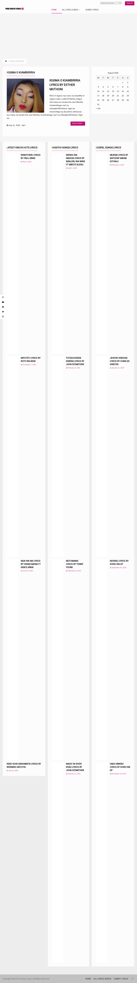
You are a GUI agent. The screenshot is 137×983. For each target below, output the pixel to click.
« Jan (98, 108)
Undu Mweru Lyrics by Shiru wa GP (120, 767)
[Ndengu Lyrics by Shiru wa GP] (101, 659)
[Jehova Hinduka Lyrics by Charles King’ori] (101, 456)
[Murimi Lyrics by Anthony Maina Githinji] (101, 253)
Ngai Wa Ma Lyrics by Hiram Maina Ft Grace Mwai (31, 564)
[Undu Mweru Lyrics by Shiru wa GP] (101, 862)
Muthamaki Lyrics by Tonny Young (74, 564)
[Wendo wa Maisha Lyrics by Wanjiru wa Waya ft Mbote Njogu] (57, 253)
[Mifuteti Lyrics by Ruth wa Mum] (12, 456)
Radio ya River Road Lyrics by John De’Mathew (75, 767)
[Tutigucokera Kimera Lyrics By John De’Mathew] (57, 456)
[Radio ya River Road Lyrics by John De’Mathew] (57, 862)
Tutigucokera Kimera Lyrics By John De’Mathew (75, 361)
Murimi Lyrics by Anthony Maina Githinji (119, 158)
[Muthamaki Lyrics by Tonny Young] (57, 659)
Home (54, 10)
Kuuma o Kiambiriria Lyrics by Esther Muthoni (65, 85)
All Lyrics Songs (70, 10)
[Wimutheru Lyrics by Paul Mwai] (12, 253)
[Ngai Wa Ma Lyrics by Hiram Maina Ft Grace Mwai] (12, 659)
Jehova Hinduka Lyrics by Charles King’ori (120, 361)
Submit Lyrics (92, 10)
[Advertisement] (68, 33)
